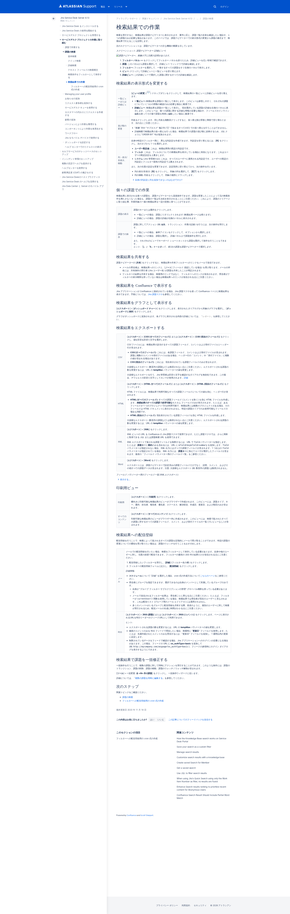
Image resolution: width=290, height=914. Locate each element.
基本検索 (72, 56)
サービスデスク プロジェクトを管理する (81, 35)
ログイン (224, 6)
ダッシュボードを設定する (77, 142)
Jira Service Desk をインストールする (80, 26)
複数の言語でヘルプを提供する (76, 163)
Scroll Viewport (146, 815)
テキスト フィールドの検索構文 (83, 70)
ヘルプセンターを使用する (74, 168)
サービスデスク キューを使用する (81, 107)
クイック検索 (74, 60)
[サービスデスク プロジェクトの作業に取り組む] (197, 18)
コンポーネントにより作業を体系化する (84, 128)
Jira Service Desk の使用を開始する (79, 30)
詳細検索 (72, 65)
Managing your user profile (78, 94)
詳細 (186, 377)
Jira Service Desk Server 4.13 (74, 17)
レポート (207, 316)
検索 (215, 6)
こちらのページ (207, 575)
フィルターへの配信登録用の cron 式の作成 (143, 700)
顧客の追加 (70, 119)
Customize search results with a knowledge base (200, 757)
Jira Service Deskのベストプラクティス (81, 177)
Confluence (131, 815)
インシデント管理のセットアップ (77, 159)
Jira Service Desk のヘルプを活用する (80, 181)
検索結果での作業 (76, 82)
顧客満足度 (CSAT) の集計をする (77, 172)
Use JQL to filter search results (192, 773)
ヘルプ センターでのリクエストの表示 (83, 146)
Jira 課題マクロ (155, 294)
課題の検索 (70, 51)
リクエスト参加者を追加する (78, 103)
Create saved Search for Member (193, 762)
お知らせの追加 (72, 98)
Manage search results (188, 752)
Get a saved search (186, 768)
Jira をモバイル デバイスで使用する (82, 137)
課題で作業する (72, 47)
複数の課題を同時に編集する (149, 678)
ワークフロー (71, 133)
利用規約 (186, 905)
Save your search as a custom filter (194, 746)
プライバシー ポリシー (167, 905)
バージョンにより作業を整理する (81, 124)
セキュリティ (200, 905)
